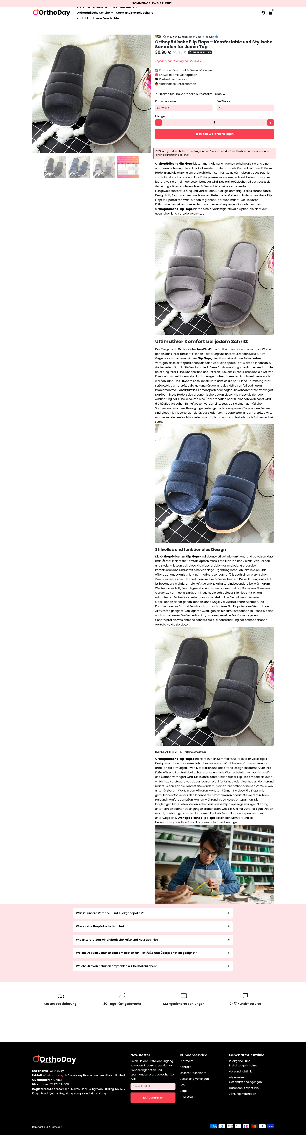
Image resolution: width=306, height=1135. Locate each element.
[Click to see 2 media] (79, 167)
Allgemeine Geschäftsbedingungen (245, 1079)
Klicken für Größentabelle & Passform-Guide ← (190, 94)
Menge (160, 116)
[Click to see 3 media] (104, 167)
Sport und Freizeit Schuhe (136, 13)
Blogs (183, 1091)
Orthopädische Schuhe (94, 13)
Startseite (187, 1061)
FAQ (183, 1085)
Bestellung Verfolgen (194, 1079)
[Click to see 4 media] (128, 167)
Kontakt (82, 18)
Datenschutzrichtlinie (244, 1088)
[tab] (153, 913)
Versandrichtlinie (241, 1071)
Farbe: (165, 101)
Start (80, 7)
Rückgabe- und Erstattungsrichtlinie (243, 1063)
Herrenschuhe (98, 7)
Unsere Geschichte (105, 18)
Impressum (188, 1097)
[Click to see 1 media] (55, 167)
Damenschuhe (125, 7)
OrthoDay (57, 1126)
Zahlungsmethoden (242, 1094)
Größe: (223, 101)
